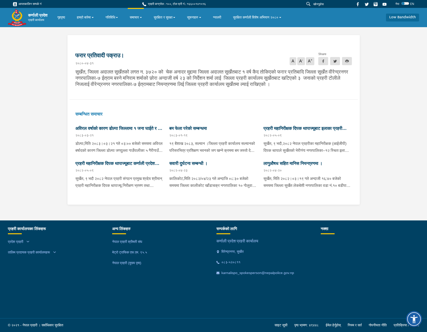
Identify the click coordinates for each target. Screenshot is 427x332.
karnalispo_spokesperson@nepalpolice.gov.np (257, 273)
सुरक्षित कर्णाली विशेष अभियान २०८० (255, 17)
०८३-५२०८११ (230, 262)
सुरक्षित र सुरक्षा (163, 17)
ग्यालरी (217, 17)
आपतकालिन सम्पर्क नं (30, 4)
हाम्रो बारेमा (84, 17)
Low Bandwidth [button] (402, 17)
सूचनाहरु (192, 17)
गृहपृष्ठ (61, 17)
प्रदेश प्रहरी (15, 242)
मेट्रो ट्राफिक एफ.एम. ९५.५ (129, 252)
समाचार (134, 17)
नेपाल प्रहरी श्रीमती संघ (127, 242)
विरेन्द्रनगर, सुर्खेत (232, 252)
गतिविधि (110, 17)
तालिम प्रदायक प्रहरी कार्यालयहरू (29, 252)
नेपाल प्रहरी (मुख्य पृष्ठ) (126, 263)
